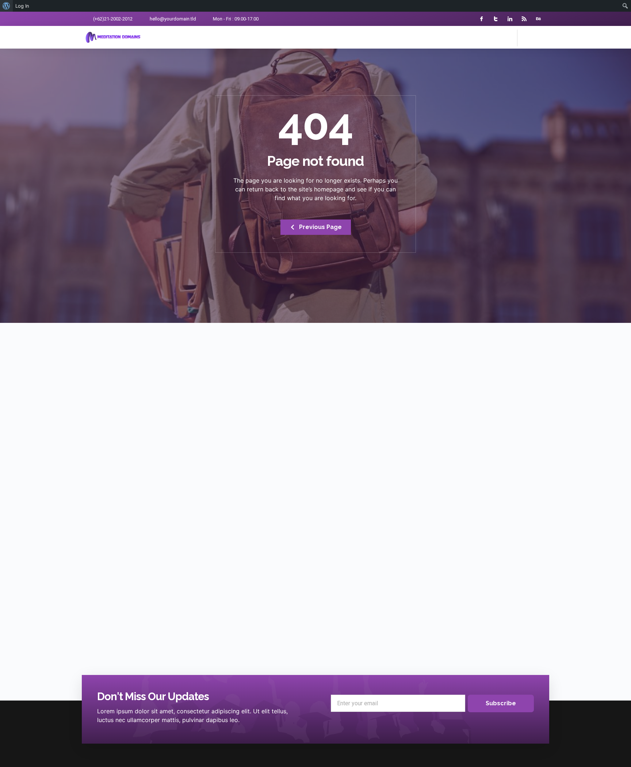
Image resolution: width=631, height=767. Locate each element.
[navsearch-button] (526, 37)
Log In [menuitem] (22, 6)
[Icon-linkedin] (510, 19)
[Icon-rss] (524, 19)
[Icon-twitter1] (496, 19)
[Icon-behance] (538, 19)
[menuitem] (6, 6)
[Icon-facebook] (481, 19)
